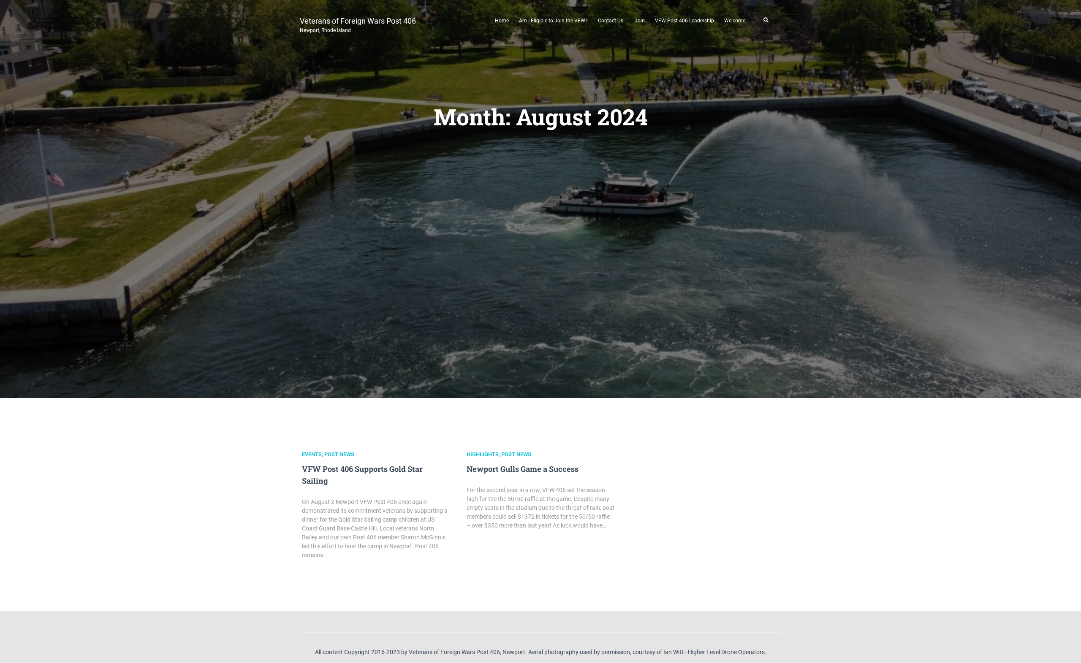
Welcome (734, 21)
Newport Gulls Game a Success (523, 469)
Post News (339, 454)
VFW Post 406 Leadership (684, 21)
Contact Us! (611, 21)
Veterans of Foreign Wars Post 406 (358, 24)
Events (312, 454)
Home (502, 21)
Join (640, 21)
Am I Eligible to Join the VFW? (553, 21)
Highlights (483, 454)
